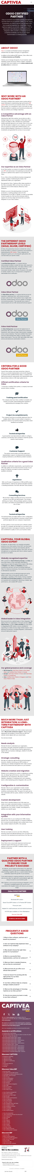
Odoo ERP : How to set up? (9, 1075)
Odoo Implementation (8, 1110)
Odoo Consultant (7, 1107)
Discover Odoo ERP (17, 914)
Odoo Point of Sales (8, 1093)
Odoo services (6, 1123)
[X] (9, 1014)
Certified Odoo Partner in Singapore (16, 677)
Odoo (2, 50)
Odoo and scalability (8, 1079)
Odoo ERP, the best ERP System (10, 1072)
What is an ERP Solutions (9, 1136)
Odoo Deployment (7, 1116)
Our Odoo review (7, 1127)
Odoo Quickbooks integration (10, 1084)
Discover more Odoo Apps (9, 1095)
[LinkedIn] (13, 1014)
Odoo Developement (8, 1113)
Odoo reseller (6, 1124)
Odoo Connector (7, 1081)
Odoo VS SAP (6, 1096)
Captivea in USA (7, 1057)
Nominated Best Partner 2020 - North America (13, 1050)
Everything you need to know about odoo (12, 1074)
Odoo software (6, 1125)
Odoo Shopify (6, 1082)
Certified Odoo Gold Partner (9, 1033)
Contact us (5, 1064)
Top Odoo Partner (7, 1102)
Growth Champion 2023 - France (10, 1044)
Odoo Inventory (7, 1088)
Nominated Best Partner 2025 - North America (13, 1040)
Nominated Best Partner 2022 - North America (13, 1047)
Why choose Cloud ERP (8, 1139)
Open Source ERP (7, 1142)
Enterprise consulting (8, 1056)
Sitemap (5, 1066)
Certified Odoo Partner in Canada (18, 672)
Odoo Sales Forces (7, 1089)
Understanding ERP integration (10, 1137)
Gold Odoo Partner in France (15, 673)
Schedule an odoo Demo (17, 918)
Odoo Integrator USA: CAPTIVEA (10, 1103)
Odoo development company (10, 1130)
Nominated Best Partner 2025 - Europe (12, 1038)
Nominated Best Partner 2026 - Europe (12, 1037)
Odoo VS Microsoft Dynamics (10, 1097)
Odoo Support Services (8, 1128)
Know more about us (8, 1063)
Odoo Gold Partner (7, 1100)
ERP (5, 171)
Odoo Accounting (7, 1086)
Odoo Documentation (8, 1078)
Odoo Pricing (6, 1076)
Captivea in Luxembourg (9, 1060)
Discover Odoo (6, 1071)
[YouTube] (18, 1014)
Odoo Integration (7, 1109)
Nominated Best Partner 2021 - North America (13, 1048)
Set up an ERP (6, 1140)
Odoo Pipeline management (9, 1092)
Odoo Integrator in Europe (9, 1106)
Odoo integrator (10, 1017)
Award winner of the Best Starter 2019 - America (14, 1051)
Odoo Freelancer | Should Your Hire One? (13, 1114)
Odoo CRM (5, 1085)
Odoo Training (6, 1121)
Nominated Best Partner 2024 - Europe (12, 1041)
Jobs (4, 1062)
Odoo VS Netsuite (7, 1099)
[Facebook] (4, 1014)
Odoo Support (6, 1120)
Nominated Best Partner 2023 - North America (13, 1045)
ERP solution (13, 252)
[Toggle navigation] (31, 2)
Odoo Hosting (6, 1117)
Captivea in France (7, 1059)
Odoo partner (25, 1018)
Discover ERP (6, 1135)
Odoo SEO (5, 1118)
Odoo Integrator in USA (8, 1104)
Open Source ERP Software (9, 1143)
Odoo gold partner (6, 1020)
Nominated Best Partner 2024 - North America (13, 1043)
